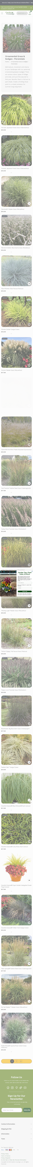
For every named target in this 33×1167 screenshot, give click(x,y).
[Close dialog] (32, 571)
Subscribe (24, 591)
